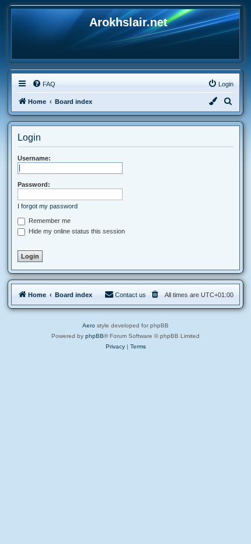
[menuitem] (43, 84)
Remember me (49, 220)
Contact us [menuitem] (130, 294)
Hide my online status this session (76, 231)
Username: (34, 158)
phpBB (94, 336)
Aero (88, 325)
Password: (34, 184)
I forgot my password (48, 206)
